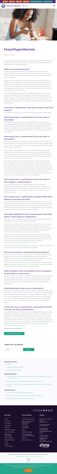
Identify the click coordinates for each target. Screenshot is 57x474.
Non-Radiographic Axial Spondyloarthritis (28, 434)
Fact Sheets (8, 423)
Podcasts (7, 427)
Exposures (7, 421)
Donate (7, 444)
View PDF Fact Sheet (14, 333)
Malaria (9, 364)
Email (27, 1)
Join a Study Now (9, 432)
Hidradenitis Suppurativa (25, 427)
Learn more (39, 467)
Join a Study (48, 1)
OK (28, 470)
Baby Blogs (8, 425)
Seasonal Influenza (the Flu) (15, 367)
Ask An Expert (9, 446)
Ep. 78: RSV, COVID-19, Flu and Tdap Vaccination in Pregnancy (24, 395)
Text (13, 1)
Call (6, 1)
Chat (20, 1)
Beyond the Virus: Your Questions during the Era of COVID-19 (24, 381)
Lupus (23, 430)
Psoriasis (24, 438)
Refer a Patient (36, 1)
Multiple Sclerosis (27, 432)
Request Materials (10, 440)
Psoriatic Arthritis (26, 440)
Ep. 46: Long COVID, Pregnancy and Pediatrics (20, 392)
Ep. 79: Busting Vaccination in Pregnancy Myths (20, 398)
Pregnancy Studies (10, 430)
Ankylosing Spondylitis (28, 419)
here (12, 328)
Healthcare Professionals (8, 434)
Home (6, 419)
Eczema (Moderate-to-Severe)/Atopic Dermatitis (28, 422)
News (6, 442)
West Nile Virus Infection (14, 370)
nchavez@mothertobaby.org (45, 432)
